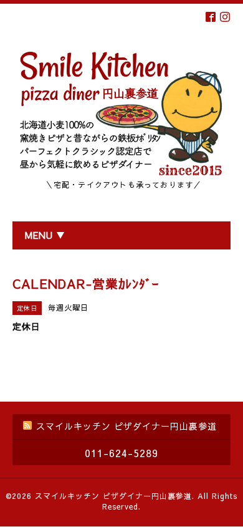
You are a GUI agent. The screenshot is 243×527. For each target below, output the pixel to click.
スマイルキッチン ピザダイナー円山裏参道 (113, 496)
